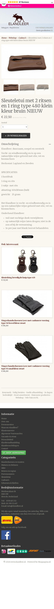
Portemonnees (7, 474)
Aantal (4, 123)
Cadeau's (22, 38)
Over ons (5, 421)
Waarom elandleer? (9, 427)
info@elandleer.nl (15, 506)
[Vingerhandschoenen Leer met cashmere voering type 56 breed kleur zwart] (27, 303)
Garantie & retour (8, 437)
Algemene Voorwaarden (11, 434)
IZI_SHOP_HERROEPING (13, 452)
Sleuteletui (5, 477)
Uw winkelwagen (44, 28)
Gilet (3, 468)
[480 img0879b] (27, 61)
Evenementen (7, 424)
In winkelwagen (17, 135)
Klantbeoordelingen (10, 446)
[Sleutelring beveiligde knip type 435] (27, 260)
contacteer (15, 514)
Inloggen (5, 28)
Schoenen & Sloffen (9, 483)
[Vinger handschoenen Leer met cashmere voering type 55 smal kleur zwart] (27, 349)
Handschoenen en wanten (12, 462)
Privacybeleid (7, 440)
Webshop (13, 38)
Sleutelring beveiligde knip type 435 (18, 277)
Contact (4, 449)
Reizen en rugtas (8, 471)
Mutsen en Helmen (9, 465)
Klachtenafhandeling (10, 443)
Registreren (14, 28)
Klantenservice (7, 430)
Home (4, 38)
